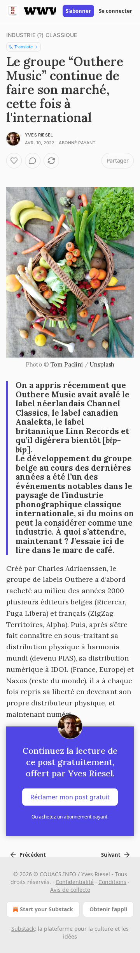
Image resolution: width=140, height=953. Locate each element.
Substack (23, 928)
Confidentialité (75, 882)
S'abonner (78, 10)
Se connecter (115, 10)
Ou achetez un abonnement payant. (70, 816)
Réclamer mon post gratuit (70, 797)
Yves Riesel (39, 135)
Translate (23, 47)
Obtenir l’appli (108, 909)
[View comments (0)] (32, 160)
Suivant (111, 854)
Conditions (112, 882)
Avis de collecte (70, 889)
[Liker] (14, 160)
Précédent (32, 854)
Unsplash (101, 364)
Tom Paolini (67, 364)
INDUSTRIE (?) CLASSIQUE (41, 35)
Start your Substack (46, 909)
